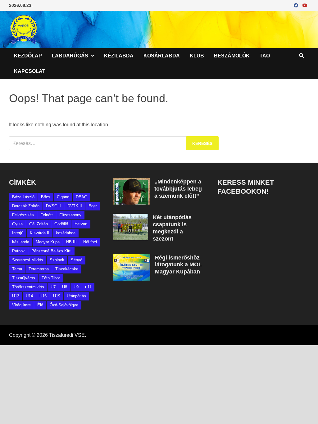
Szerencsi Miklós (27, 260)
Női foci (90, 242)
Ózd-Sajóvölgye (64, 305)
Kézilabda (119, 55)
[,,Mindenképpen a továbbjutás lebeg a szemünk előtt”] (131, 181)
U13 (15, 296)
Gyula (17, 224)
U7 (53, 287)
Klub (197, 55)
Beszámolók (232, 55)
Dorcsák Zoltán (25, 206)
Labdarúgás (70, 55)
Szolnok (57, 260)
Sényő (76, 260)
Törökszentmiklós (28, 287)
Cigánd (63, 197)
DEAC (81, 197)
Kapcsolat (29, 71)
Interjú (17, 233)
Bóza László (23, 197)
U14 (29, 296)
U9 (76, 287)
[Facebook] (296, 5)
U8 (64, 287)
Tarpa (17, 269)
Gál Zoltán (38, 224)
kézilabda (20, 242)
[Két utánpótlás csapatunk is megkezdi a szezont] (130, 217)
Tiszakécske (66, 269)
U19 (56, 296)
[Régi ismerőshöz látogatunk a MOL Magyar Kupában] (131, 257)
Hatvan (81, 224)
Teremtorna (39, 269)
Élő (40, 305)
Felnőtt (46, 215)
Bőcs (45, 197)
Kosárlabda (161, 55)
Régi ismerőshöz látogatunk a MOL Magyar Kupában (178, 265)
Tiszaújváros (23, 278)
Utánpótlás (76, 296)
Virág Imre (21, 305)
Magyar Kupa (48, 242)
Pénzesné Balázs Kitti (51, 251)
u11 (88, 287)
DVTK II (74, 206)
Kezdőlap (28, 55)
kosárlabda (65, 233)
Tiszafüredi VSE (67, 335)
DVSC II (53, 206)
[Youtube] (305, 5)
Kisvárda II (39, 233)
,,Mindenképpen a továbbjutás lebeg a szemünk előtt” (178, 188)
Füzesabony (70, 215)
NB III (71, 242)
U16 (43, 296)
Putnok (18, 251)
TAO (265, 55)
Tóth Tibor (51, 278)
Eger (93, 206)
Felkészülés (23, 215)
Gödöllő (61, 224)
